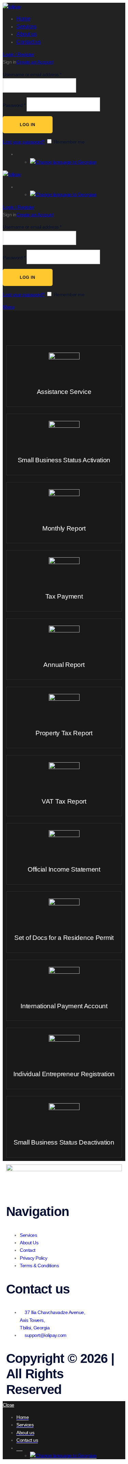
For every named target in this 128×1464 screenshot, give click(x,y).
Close (8, 1405)
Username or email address (32, 74)
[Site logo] (12, 6)
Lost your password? (24, 142)
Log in (27, 124)
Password (14, 105)
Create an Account (35, 62)
